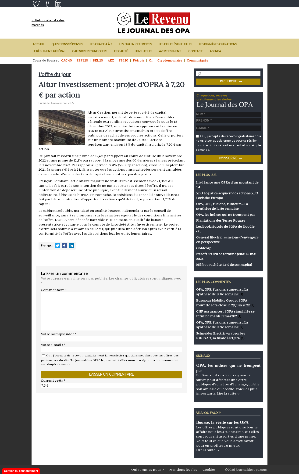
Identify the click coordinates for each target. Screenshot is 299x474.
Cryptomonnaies (169, 60)
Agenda (215, 51)
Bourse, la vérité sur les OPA (222, 422)
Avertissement (170, 51)
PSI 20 (123, 60)
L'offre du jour (55, 74)
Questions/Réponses (67, 44)
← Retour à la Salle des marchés (48, 23)
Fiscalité (121, 51)
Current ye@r (53, 380)
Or (151, 60)
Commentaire (54, 290)
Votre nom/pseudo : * (58, 334)
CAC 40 (66, 60)
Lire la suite (228, 393)
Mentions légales (183, 469)
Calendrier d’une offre (89, 51)
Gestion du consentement (21, 471)
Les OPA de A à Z (101, 44)
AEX (111, 60)
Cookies (209, 469)
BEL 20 (98, 60)
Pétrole (138, 60)
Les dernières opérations (218, 44)
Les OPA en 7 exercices (135, 44)
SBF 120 (82, 60)
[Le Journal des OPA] (154, 23)
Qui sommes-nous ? (147, 469)
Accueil (38, 44)
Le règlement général (49, 51)
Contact (195, 51)
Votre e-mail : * (53, 345)
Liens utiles (143, 51)
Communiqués (197, 60)
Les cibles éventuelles (175, 44)
